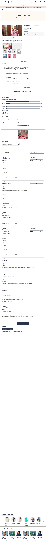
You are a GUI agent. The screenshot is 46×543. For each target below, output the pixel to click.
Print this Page (27, 87)
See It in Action (17, 46)
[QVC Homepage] (2, 10)
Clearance (29, 5)
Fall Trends (15, 5)
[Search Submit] (31, 2)
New (11, 5)
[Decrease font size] (29, 61)
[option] (23, 7)
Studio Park (26, 31)
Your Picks (6, 5)
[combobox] (20, 2)
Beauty (43, 5)
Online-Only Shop (22, 5)
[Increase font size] (27, 61)
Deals (2, 5)
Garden (34, 5)
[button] (2, 2)
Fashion (38, 5)
